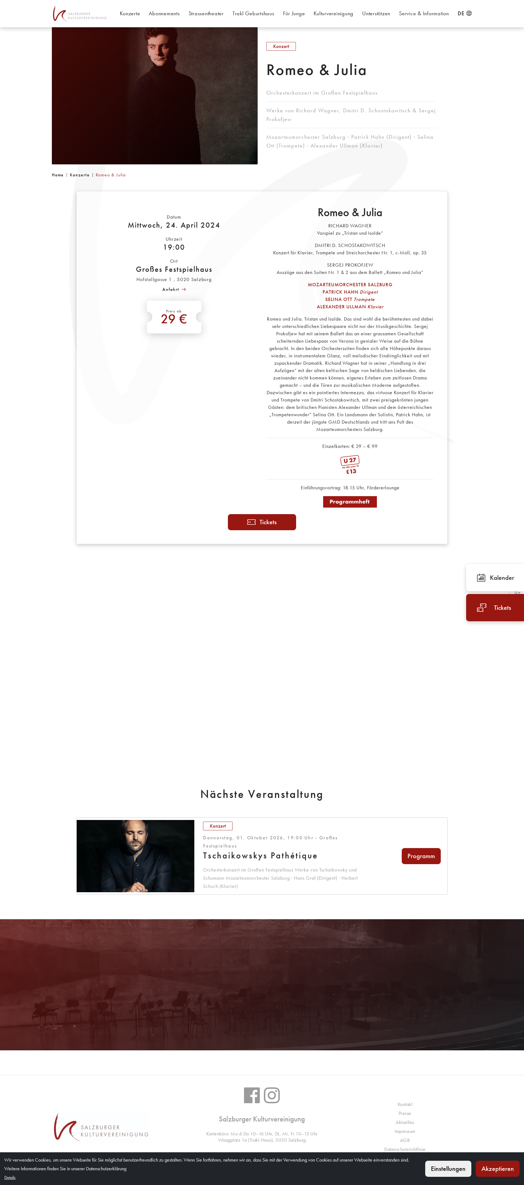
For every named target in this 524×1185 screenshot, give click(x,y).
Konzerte (130, 13)
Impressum (405, 1131)
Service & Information (424, 13)
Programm (421, 856)
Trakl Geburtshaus (253, 13)
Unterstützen (376, 13)
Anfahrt (170, 289)
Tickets (268, 522)
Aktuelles (405, 1122)
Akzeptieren (497, 1168)
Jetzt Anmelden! (119, 1015)
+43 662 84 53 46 (265, 995)
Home (58, 175)
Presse (405, 1113)
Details (405, 1015)
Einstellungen (448, 1168)
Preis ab (174, 318)
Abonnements (164, 13)
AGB (405, 1140)
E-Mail (267, 1015)
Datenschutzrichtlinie (405, 1149)
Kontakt (405, 1104)
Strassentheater (206, 13)
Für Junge (294, 13)
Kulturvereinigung (333, 13)
